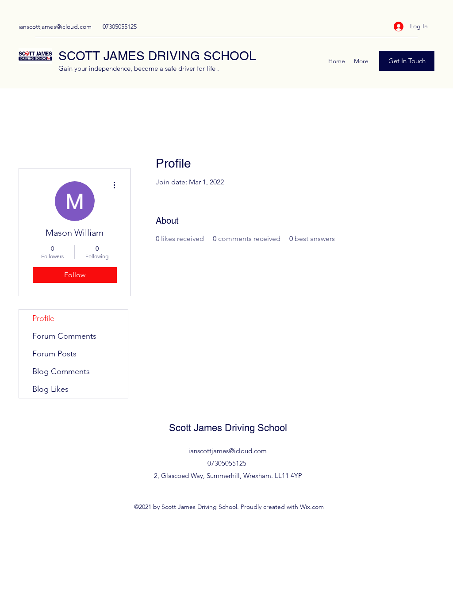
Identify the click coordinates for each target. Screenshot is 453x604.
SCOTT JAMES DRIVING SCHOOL (157, 56)
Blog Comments (61, 371)
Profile (43, 318)
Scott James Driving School (228, 427)
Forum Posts (54, 354)
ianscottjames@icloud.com (55, 27)
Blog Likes (50, 389)
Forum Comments (64, 336)
